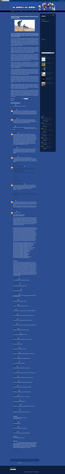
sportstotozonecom (16, 409)
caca (14, 126)
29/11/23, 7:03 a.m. (16, 383)
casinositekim (15, 376)
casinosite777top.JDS (16, 283)
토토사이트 (15, 431)
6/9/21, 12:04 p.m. (15, 209)
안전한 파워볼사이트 (16, 404)
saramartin (14, 118)
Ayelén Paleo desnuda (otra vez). (48, 143)
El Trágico (25, 11)
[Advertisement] (25, 455)
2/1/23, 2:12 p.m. (15, 276)
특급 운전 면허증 (16, 176)
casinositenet (15, 371)
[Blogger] (45, 16)
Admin (14, 200)
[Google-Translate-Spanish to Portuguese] (53, 15)
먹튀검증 (14, 323)
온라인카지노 (15, 304)
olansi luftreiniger (15, 162)
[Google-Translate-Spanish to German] (45, 15)
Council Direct (15, 442)
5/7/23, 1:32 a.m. (15, 297)
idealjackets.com (32, 122)
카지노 (14, 309)
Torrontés (44, 128)
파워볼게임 (15, 314)
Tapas (17, 11)
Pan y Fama (45, 142)
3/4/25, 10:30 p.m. (15, 424)
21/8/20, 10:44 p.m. (16, 145)
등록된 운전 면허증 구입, (17, 174)
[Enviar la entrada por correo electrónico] (23, 98)
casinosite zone (15, 357)
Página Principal (13, 11)
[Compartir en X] (26, 98)
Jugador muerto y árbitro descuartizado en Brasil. (50, 83)
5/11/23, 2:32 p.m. (15, 364)
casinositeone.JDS (15, 278)
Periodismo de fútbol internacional (46, 118)
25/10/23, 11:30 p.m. (16, 326)
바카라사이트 (15, 328)
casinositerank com (16, 347)
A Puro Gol (44, 123)
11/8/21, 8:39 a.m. (15, 181)
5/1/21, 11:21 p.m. (15, 154)
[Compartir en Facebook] (27, 98)
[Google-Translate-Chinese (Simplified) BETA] (42, 15)
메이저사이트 (15, 299)
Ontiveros (14, 147)
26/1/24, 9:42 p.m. (15, 407)
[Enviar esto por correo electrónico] (24, 98)
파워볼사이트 (15, 422)
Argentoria (44, 134)
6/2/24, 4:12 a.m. (15, 414)
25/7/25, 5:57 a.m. (15, 439)
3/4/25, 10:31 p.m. (15, 429)
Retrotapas (21, 11)
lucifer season (15, 156)
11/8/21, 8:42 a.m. (15, 198)
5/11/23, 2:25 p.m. (15, 345)
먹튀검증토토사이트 (16, 333)
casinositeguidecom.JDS (16, 289)
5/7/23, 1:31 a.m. (15, 281)
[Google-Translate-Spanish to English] (50, 15)
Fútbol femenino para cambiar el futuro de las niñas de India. (49, 73)
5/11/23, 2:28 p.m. (15, 350)
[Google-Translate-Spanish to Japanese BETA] (48, 15)
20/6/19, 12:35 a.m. (16, 107)
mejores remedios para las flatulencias (18, 128)
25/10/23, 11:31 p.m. (16, 340)
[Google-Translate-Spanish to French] (44, 15)
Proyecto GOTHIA (46, 146)
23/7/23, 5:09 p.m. (15, 302)
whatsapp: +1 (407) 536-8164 (17, 170)
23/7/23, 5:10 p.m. (15, 312)
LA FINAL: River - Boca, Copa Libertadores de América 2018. (49, 78)
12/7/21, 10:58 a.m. (16, 164)
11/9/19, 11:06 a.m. (16, 116)
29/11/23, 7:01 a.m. (16, 369)
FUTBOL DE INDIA (16, 100)
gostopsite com (15, 342)
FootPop (33, 11)
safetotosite (15, 366)
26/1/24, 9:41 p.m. (15, 402)
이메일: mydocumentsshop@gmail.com (19, 171)
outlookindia (15, 385)
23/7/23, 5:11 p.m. (15, 321)
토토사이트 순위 (15, 390)
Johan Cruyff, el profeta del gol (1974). (49, 63)
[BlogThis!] (25, 98)
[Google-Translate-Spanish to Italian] (47, 15)
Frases (29, 11)
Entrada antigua (35, 460)
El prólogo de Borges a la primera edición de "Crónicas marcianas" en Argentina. (48, 130)
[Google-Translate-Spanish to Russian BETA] (51, 15)
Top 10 (37, 11)
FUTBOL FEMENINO (22, 100)
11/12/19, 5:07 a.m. (16, 124)
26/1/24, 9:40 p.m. (15, 393)
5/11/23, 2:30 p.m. (15, 359)
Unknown (14, 109)
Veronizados (48, 67)
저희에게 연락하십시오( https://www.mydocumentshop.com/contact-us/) (25, 172)
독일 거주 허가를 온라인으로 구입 (18, 180)
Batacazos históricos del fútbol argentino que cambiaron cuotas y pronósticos (48, 125)
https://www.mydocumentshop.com (18, 166)
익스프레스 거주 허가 (16, 178)
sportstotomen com (16, 352)
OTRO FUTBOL (27, 100)
